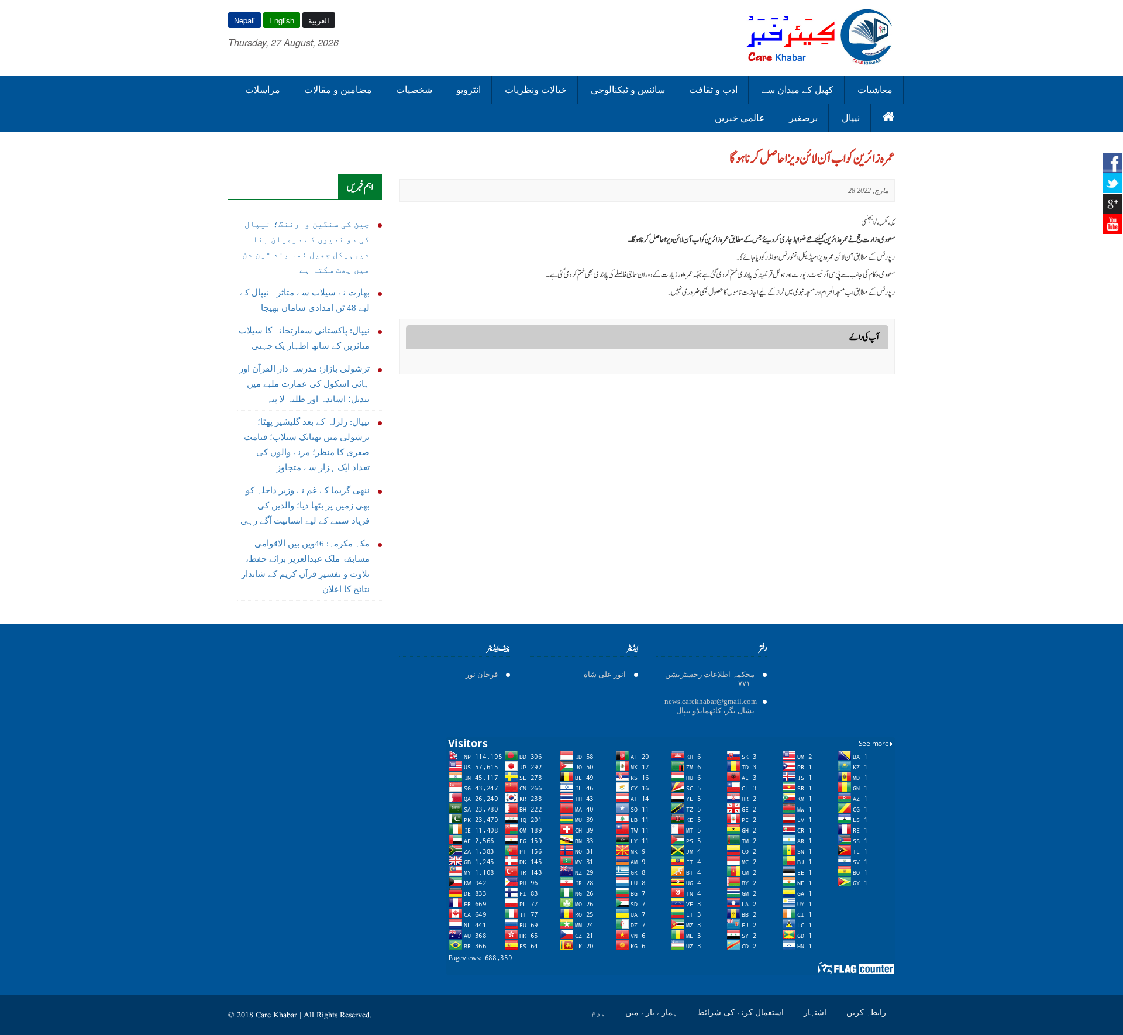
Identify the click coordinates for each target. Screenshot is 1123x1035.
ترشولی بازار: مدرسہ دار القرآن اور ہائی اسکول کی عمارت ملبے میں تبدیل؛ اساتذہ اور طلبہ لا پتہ (304, 384)
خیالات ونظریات (536, 90)
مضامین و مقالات (338, 90)
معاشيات (875, 90)
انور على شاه (605, 674)
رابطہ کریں (866, 1012)
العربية (318, 20)
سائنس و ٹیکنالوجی (628, 90)
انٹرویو (468, 90)
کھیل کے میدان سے (797, 90)
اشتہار (816, 1012)
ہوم (599, 1012)
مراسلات (262, 90)
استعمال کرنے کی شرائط (741, 1012)
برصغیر (803, 118)
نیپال (851, 118)
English (281, 20)
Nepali (244, 20)
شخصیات (414, 90)
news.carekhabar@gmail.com (710, 701)
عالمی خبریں (740, 118)
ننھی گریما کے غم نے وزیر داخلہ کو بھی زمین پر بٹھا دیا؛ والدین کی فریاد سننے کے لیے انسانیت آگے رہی (305, 505)
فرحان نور (482, 674)
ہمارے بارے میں (652, 1012)
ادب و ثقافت (713, 90)
